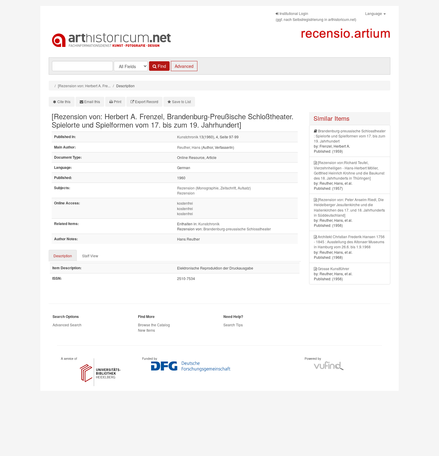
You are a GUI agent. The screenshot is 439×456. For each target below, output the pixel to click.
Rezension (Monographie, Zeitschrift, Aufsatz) (214, 187)
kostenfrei (185, 203)
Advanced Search (67, 324)
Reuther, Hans (188, 147)
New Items (146, 330)
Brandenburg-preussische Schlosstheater (237, 228)
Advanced (184, 66)
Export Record (146, 101)
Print (117, 101)
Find (161, 66)
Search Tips (233, 324)
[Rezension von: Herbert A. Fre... (84, 85)
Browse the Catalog (154, 324)
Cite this (63, 101)
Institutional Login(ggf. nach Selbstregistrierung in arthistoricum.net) (316, 16)
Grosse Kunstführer (333, 268)
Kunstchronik (187, 136)
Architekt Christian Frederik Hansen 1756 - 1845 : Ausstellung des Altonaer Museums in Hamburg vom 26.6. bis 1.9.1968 (349, 241)
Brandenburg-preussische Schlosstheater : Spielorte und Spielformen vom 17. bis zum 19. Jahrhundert (350, 135)
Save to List (181, 101)
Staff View (90, 255)
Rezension (186, 192)
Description (62, 255)
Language (374, 13)
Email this (92, 101)
